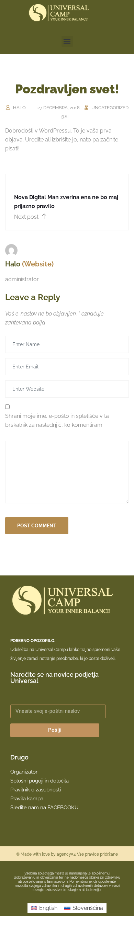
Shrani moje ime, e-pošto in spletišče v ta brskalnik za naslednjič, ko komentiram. (57, 420)
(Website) (38, 264)
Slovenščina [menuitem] (87, 908)
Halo (19, 107)
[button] (67, 41)
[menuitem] (44, 908)
